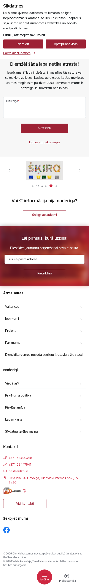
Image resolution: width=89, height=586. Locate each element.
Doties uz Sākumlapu (44, 142)
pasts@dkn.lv (18, 471)
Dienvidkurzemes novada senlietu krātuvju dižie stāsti (44, 355)
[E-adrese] (12, 490)
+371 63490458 (20, 458)
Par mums (12, 343)
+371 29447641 (20, 464)
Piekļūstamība (15, 407)
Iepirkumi (12, 318)
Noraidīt (23, 44)
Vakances (12, 306)
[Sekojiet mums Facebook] (6, 530)
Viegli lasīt (12, 383)
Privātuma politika (18, 395)
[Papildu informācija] (24, 490)
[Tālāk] (79, 170)
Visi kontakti (25, 503)
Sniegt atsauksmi (44, 215)
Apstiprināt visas (66, 44)
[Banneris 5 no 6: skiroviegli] (44, 170)
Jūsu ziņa (12, 101)
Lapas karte (13, 419)
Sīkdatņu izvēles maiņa (21, 431)
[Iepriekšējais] (9, 170)
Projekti (10, 331)
